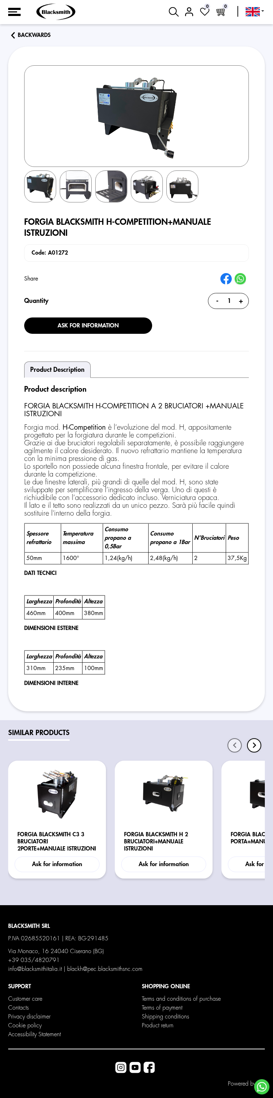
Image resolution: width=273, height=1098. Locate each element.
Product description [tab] (57, 369)
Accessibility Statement (34, 1034)
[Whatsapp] (261, 1086)
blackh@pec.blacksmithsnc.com (105, 969)
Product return (157, 1025)
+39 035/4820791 (34, 960)
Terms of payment (162, 1008)
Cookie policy (25, 1025)
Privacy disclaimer (29, 1017)
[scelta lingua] (254, 11)
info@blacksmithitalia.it (35, 969)
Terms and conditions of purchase (181, 999)
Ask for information (88, 325)
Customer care (25, 999)
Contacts (18, 1008)
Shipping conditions (165, 1017)
